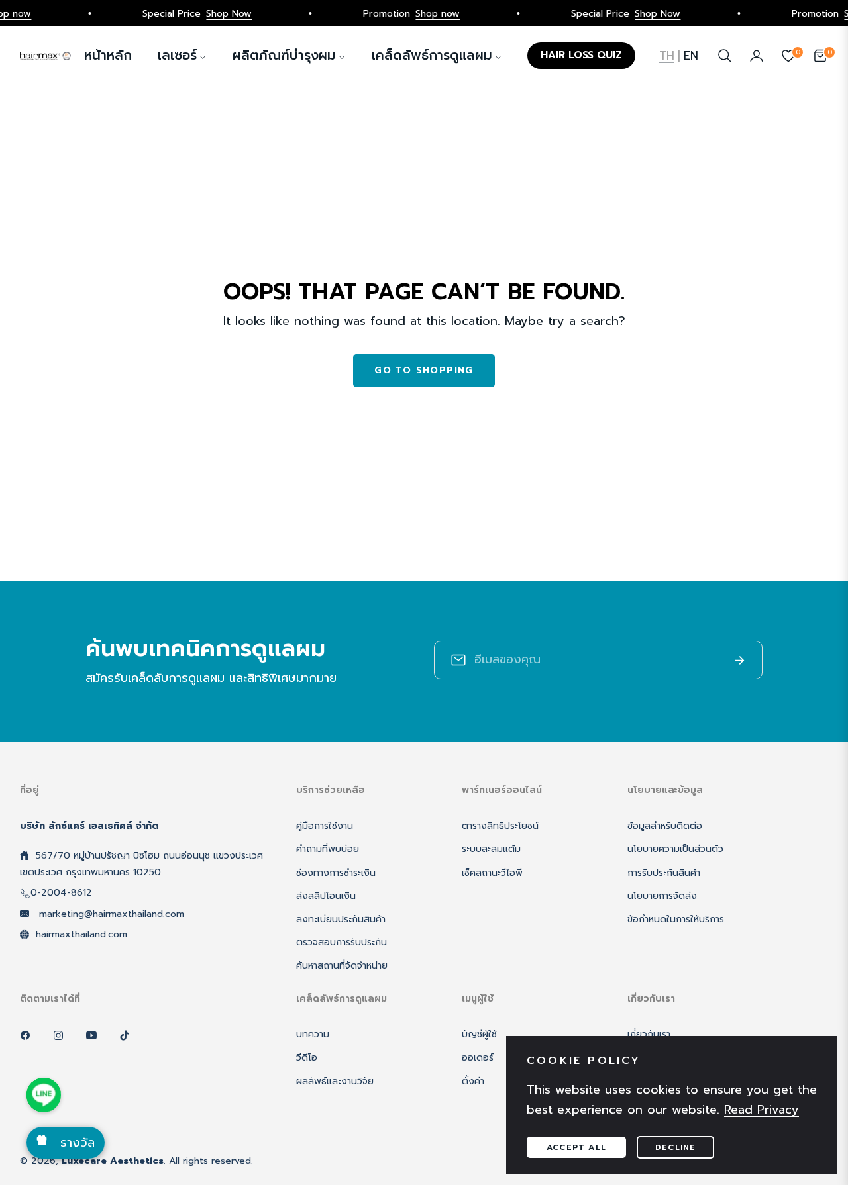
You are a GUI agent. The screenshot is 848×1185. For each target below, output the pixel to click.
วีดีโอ (306, 1058)
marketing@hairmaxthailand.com (110, 914)
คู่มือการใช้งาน (324, 826)
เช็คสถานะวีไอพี (492, 873)
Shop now (425, 13)
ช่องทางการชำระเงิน (336, 873)
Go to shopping (424, 370)
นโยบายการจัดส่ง (662, 896)
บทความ (312, 1034)
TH (666, 55)
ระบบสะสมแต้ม (491, 849)
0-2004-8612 (61, 893)
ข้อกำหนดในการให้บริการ (675, 919)
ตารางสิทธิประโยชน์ (500, 826)
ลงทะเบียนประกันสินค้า (341, 919)
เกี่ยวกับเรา (648, 1034)
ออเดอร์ (478, 1058)
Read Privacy (761, 1109)
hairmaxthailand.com (81, 934)
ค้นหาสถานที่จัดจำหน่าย (342, 965)
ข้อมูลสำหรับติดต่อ (664, 826)
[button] (725, 55)
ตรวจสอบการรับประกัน (341, 942)
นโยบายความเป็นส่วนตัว (675, 849)
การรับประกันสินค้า (663, 873)
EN (691, 55)
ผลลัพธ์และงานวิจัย (335, 1081)
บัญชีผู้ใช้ (479, 1034)
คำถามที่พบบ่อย (327, 849)
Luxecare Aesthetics (113, 1161)
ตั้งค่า (473, 1081)
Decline (675, 1147)
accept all (576, 1147)
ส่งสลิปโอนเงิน (326, 896)
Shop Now (217, 13)
